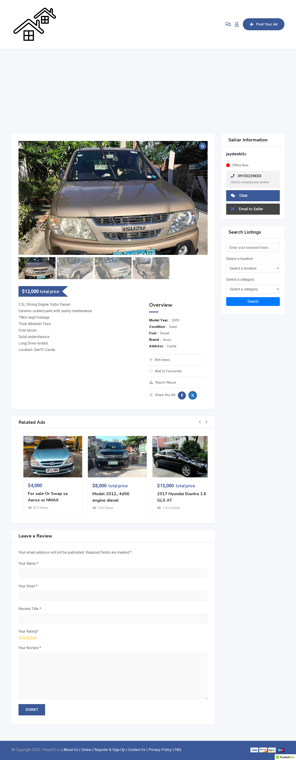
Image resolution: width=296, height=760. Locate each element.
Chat (242, 195)
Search (253, 301)
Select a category (240, 279)
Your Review (29, 648)
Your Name (28, 563)
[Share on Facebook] (182, 395)
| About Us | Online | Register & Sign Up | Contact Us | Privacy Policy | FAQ (121, 750)
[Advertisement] (148, 83)
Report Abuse (165, 382)
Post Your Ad (267, 24)
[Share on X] (192, 395)
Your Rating (28, 631)
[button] (200, 422)
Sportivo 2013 (102, 494)
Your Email (28, 586)
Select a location (239, 258)
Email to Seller (250, 209)
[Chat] (228, 24)
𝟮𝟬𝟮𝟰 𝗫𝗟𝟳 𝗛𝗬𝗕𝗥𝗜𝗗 (44, 494)
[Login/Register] (237, 24)
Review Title (29, 609)
